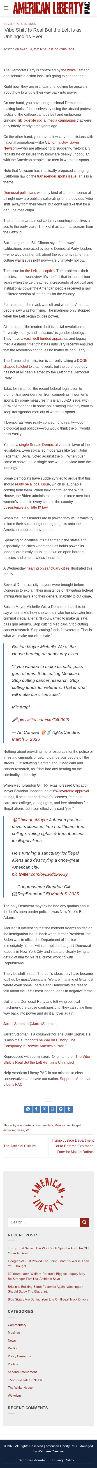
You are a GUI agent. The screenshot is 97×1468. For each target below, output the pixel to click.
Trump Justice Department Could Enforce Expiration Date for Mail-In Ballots (73, 1146)
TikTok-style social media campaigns (46, 120)
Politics (13, 1364)
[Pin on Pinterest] (61, 1109)
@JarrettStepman (43, 1024)
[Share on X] (44, 1109)
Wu (28, 1130)
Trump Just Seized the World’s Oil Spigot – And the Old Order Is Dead (48, 1250)
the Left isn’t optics (40, 271)
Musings (30, 24)
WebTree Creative (51, 1451)
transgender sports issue (56, 176)
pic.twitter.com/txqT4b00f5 (43, 719)
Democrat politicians (19, 193)
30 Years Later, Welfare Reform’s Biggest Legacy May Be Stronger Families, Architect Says (46, 1276)
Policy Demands (19, 1356)
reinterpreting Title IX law (28, 507)
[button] (6, 7)
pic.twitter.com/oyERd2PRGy (40, 874)
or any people (42, 530)
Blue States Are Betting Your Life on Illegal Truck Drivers (48, 1299)
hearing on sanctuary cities (48, 568)
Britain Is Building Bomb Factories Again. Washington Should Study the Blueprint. (45, 1289)
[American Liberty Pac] (51, 8)
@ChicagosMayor (30, 819)
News (12, 1340)
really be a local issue (32, 484)
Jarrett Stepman (16, 1024)
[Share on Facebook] (36, 1109)
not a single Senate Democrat (34, 445)
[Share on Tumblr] (69, 1109)
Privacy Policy (63, 1460)
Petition (13, 1348)
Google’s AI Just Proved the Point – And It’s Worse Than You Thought (48, 1263)
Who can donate (32, 1460)
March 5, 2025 (26, 739)
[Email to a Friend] (52, 1109)
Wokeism (14, 1395)
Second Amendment (22, 1372)
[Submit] (84, 1222)
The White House (20, 1387)
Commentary (12, 24)
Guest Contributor (59, 49)
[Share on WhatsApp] (28, 1109)
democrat (9, 1130)
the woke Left (72, 70)
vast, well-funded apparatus (46, 338)
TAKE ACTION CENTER (25, 1380)
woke (20, 1130)
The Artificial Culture (19, 1146)
